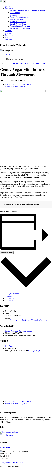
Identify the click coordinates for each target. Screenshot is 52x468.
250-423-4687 (5, 447)
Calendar (8, 31)
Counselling (15, 13)
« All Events (5, 55)
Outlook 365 (10, 298)
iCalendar (9, 296)
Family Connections (18, 24)
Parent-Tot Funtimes (18, 22)
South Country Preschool (20, 26)
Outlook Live (10, 300)
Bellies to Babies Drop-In (16, 87)
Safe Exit (8, 40)
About (7, 6)
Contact (8, 33)
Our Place (9, 346)
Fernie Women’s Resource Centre (18, 331)
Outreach (13, 15)
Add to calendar (6, 253)
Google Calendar (12, 294)
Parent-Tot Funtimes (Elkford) (18, 84)
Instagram (10, 435)
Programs (9, 8)
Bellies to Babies (16, 19)
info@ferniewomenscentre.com (12, 462)
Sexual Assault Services (19, 17)
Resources (9, 35)
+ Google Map (34, 350)
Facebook (18, 432)
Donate (8, 37)
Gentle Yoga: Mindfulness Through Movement (28, 320)
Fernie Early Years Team (20, 28)
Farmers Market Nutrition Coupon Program (27, 10)
